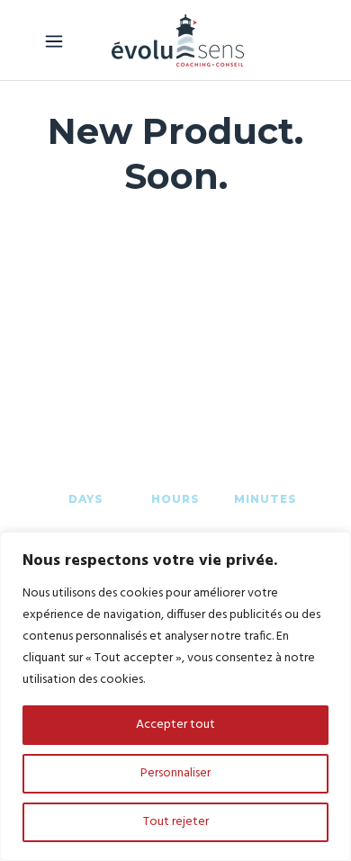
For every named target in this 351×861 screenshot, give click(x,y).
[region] (175, 696)
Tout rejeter (176, 822)
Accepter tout (175, 724)
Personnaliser (175, 773)
